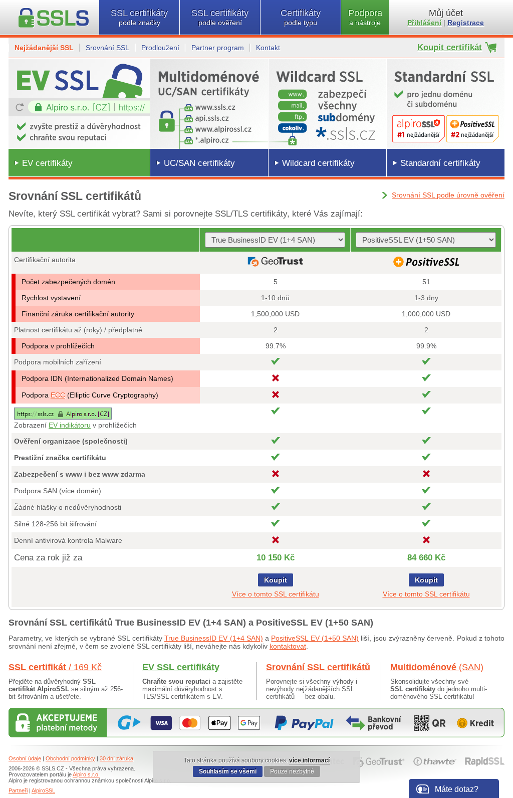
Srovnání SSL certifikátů (318, 667)
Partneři (18, 790)
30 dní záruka (116, 758)
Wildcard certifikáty (318, 163)
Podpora (365, 17)
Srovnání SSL (107, 48)
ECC (58, 395)
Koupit (275, 580)
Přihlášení (424, 23)
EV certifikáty (47, 163)
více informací (309, 760)
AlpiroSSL (43, 790)
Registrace (465, 23)
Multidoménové (436, 667)
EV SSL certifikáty (180, 667)
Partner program (217, 48)
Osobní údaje (25, 758)
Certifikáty (301, 17)
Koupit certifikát (449, 47)
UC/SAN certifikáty (199, 163)
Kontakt (268, 48)
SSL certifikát (55, 667)
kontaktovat (288, 646)
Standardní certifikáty (440, 163)
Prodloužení (160, 48)
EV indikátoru (70, 425)
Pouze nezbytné (292, 771)
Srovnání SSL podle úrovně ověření (448, 195)
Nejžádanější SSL (44, 48)
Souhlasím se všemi (227, 771)
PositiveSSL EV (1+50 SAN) (315, 638)
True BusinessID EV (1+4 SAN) (213, 638)
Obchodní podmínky (70, 758)
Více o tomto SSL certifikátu (275, 594)
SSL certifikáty (139, 17)
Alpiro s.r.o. (86, 774)
